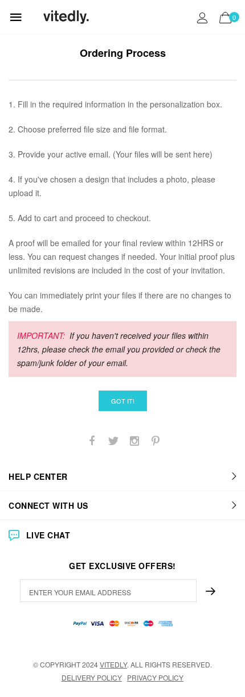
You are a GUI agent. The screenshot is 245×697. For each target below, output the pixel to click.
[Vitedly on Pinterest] (155, 441)
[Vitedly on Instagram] (134, 441)
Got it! (122, 400)
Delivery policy (92, 677)
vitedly (113, 664)
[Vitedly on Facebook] (92, 441)
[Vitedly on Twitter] (113, 441)
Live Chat (48, 535)
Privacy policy (155, 677)
